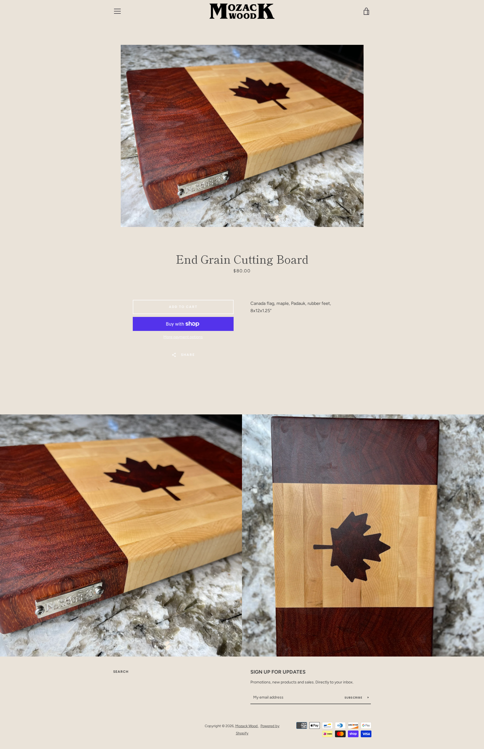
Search (121, 672)
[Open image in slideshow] (242, 136)
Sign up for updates (278, 672)
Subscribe (354, 697)
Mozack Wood (247, 726)
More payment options (183, 337)
